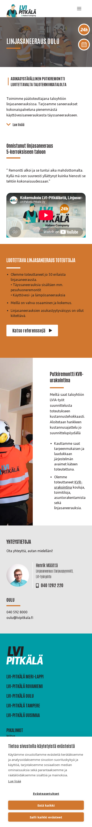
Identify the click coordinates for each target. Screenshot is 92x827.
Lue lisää (14, 781)
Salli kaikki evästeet (46, 817)
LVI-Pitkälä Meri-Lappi (25, 676)
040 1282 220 (52, 585)
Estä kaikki (46, 805)
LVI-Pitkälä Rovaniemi (24, 686)
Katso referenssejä (28, 330)
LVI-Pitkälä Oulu (20, 695)
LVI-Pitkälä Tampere (23, 705)
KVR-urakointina (66, 377)
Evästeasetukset (46, 793)
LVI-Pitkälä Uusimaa (23, 715)
